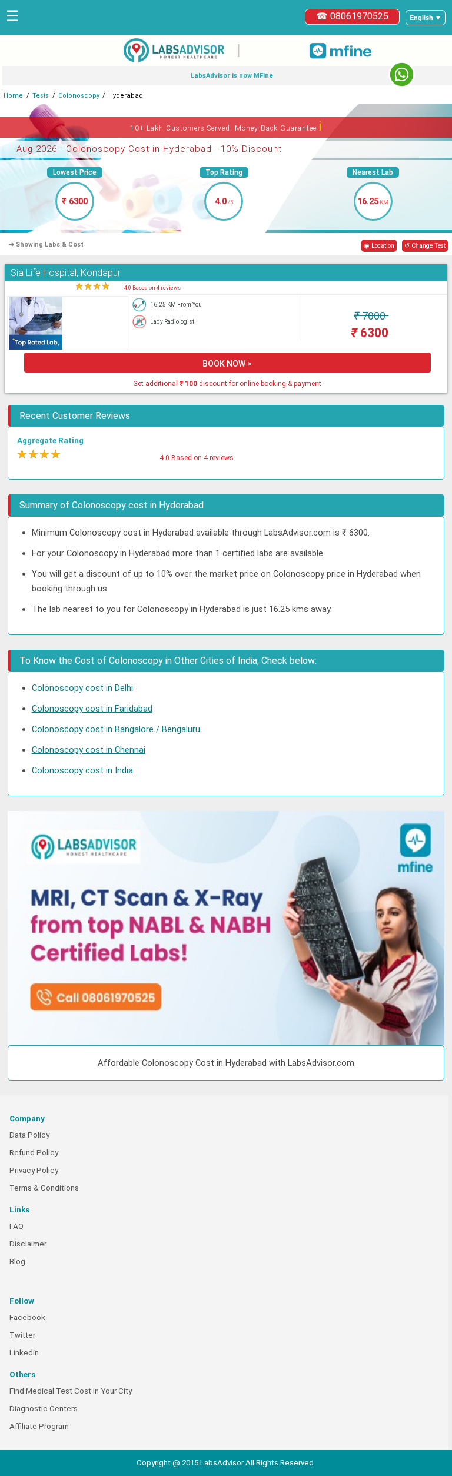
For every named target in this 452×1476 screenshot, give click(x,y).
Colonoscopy (78, 95)
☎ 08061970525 (352, 16)
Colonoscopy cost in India (82, 770)
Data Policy (29, 1135)
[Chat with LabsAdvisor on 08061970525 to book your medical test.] (401, 74)
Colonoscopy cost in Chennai (88, 749)
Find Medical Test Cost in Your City (70, 1391)
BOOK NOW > (227, 363)
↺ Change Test (425, 246)
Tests (40, 95)
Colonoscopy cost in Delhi (82, 688)
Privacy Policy (33, 1170)
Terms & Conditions (44, 1188)
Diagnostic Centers (43, 1408)
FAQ (16, 1226)
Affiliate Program (39, 1426)
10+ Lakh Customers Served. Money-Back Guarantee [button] (226, 126)
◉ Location (379, 246)
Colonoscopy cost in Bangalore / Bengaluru (116, 729)
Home (13, 95)
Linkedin (24, 1352)
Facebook (27, 1317)
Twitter (22, 1335)
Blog (17, 1261)
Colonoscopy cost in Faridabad (92, 708)
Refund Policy (33, 1152)
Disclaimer (27, 1243)
